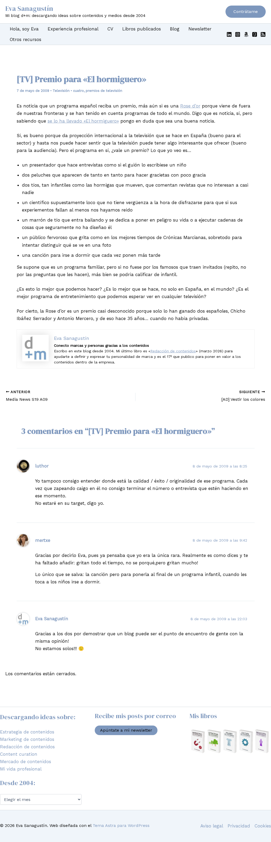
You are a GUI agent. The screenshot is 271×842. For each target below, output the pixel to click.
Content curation (18, 754)
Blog (174, 28)
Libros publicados (141, 28)
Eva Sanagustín (29, 8)
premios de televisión (104, 91)
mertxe (42, 540)
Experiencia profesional (73, 28)
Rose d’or (190, 106)
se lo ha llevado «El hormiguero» (83, 121)
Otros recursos (25, 39)
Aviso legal (211, 826)
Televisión (61, 91)
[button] (245, 12)
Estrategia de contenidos (27, 732)
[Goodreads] (254, 34)
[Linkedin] (229, 34)
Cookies (263, 826)
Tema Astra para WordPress (121, 825)
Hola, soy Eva (24, 28)
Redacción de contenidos (173, 351)
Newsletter (199, 28)
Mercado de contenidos (25, 761)
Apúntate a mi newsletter (126, 730)
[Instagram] (237, 34)
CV (110, 28)
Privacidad (239, 826)
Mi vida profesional (21, 769)
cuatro (78, 91)
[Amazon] (246, 34)
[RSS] (263, 34)
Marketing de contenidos (27, 739)
